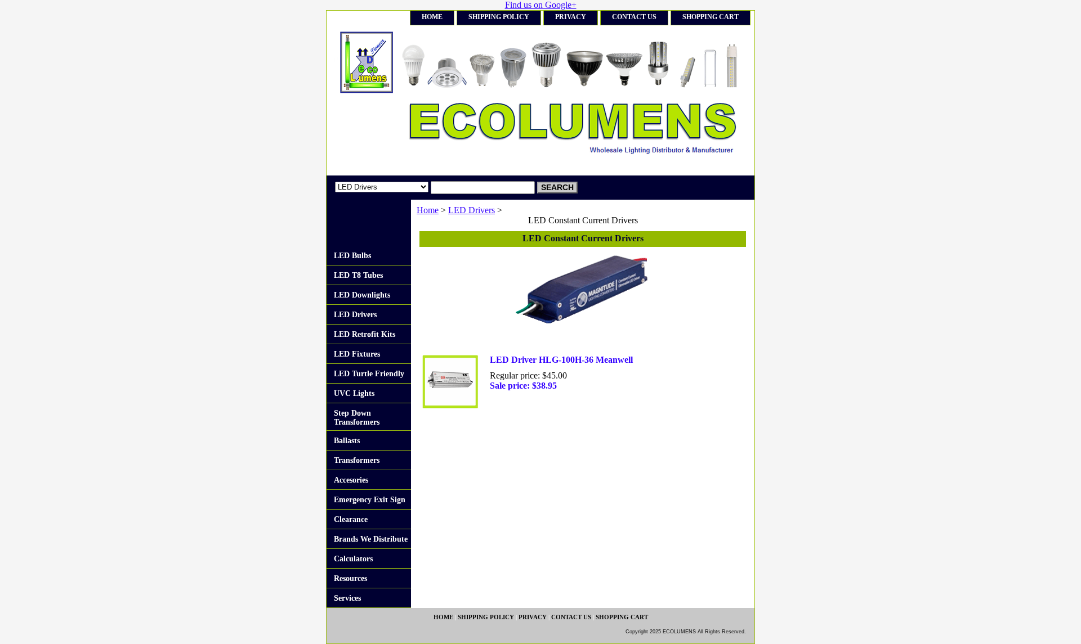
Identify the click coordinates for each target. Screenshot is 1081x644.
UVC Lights (354, 393)
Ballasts (347, 440)
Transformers (356, 460)
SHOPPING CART (710, 17)
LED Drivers (471, 210)
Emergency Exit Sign (369, 500)
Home (428, 210)
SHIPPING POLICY (498, 17)
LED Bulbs (352, 255)
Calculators (353, 559)
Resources (350, 578)
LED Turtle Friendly (369, 374)
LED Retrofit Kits (364, 334)
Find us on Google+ (541, 5)
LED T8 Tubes (358, 275)
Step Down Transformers (356, 417)
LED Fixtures (357, 354)
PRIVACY (570, 17)
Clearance (351, 519)
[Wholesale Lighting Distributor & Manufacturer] (467, 100)
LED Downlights (362, 295)
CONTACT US (634, 17)
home (432, 17)
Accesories (351, 480)
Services (347, 598)
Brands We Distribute (371, 539)
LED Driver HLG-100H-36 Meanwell (561, 359)
